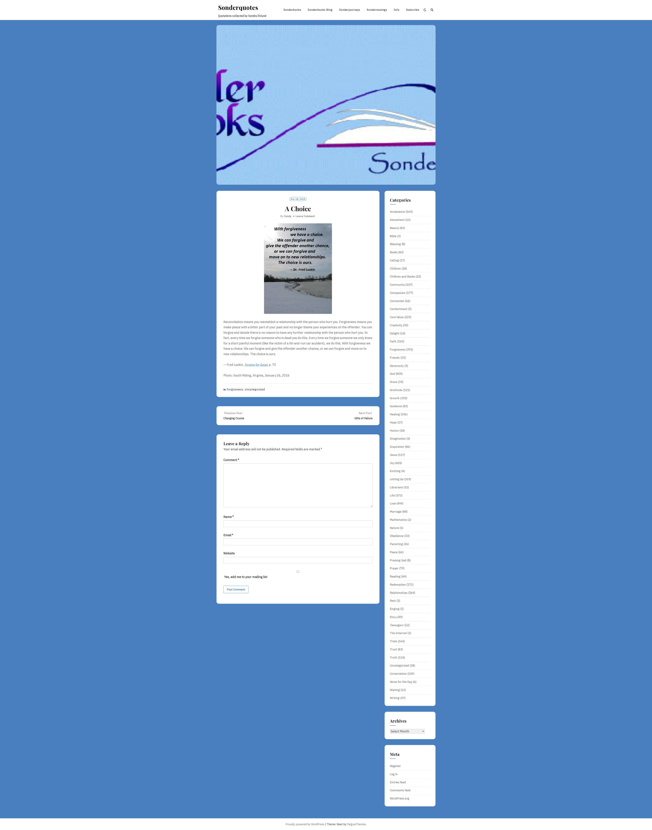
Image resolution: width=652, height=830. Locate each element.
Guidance (396, 406)
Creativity (396, 325)
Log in (394, 774)
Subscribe (412, 9)
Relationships (399, 593)
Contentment (398, 309)
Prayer (394, 568)
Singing (395, 609)
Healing (395, 414)
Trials (393, 641)
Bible (393, 236)
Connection (397, 301)
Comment (231, 460)
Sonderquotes (238, 7)
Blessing (395, 244)
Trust (393, 649)
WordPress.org (399, 798)
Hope (393, 422)
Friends (395, 357)
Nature (394, 528)
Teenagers (397, 625)
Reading (395, 576)
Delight (394, 333)
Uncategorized (255, 389)
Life (392, 495)
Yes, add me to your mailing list (245, 577)
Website (229, 553)
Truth (393, 657)
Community (397, 285)
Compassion (397, 293)
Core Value (397, 317)
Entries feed (398, 782)
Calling (394, 260)
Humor (394, 430)
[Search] (432, 10)
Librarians (396, 487)
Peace (394, 552)
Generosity (397, 366)
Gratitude (396, 390)
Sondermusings (377, 9)
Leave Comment (305, 216)
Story (393, 617)
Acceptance (397, 212)
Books (394, 252)
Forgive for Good (255, 365)
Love (393, 503)
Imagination (398, 438)
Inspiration (397, 447)
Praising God (398, 560)
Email (228, 535)
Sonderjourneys (349, 9)
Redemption (398, 584)
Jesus (393, 455)
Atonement (397, 220)
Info (397, 9)
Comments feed (400, 790)
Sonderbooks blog (320, 9)
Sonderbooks (292, 9)
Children (395, 268)
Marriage (396, 511)
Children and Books (402, 276)
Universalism (398, 674)
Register (395, 766)
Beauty (394, 228)
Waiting (395, 690)
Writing (395, 698)
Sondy (288, 216)
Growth (395, 398)
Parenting (396, 544)
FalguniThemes (356, 824)
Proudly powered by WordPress (305, 824)
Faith (393, 341)
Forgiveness (235, 389)
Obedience (397, 536)
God (392, 374)
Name (228, 517)
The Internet (398, 633)
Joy (392, 463)
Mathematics (398, 520)
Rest (393, 601)
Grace (393, 382)
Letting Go (396, 479)
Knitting (395, 471)
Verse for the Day (401, 682)
